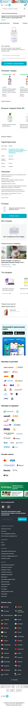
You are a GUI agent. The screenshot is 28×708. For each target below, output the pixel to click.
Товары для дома (5, 584)
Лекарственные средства (7, 564)
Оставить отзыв (14, 216)
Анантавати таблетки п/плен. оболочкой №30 (8, 289)
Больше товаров (6, 136)
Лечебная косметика (6, 572)
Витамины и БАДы (6, 569)
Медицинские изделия (7, 574)
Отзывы (25, 23)
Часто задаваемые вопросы (8, 533)
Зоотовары (4, 589)
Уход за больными (18, 151)
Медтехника (4, 577)
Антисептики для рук (14, 149)
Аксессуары (4, 593)
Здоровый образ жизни (7, 591)
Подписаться (22, 519)
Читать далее (4, 197)
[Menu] (2, 5)
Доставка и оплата (6, 528)
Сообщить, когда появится (15, 63)
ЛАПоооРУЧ (4, 586)
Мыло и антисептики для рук (16, 149)
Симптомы (4, 596)
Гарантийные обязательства (8, 551)
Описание (16, 23)
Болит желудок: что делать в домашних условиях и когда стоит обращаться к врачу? (12, 261)
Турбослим (12, 310)
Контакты (3, 531)
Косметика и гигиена (6, 567)
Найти (25, 9)
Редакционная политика (7, 553)
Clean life (3, 19)
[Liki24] (5, 696)
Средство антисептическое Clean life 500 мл (9, 125)
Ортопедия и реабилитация (8, 579)
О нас (2, 542)
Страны (3, 544)
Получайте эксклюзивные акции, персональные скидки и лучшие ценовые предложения (13, 513)
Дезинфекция (12, 152)
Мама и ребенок (5, 581)
